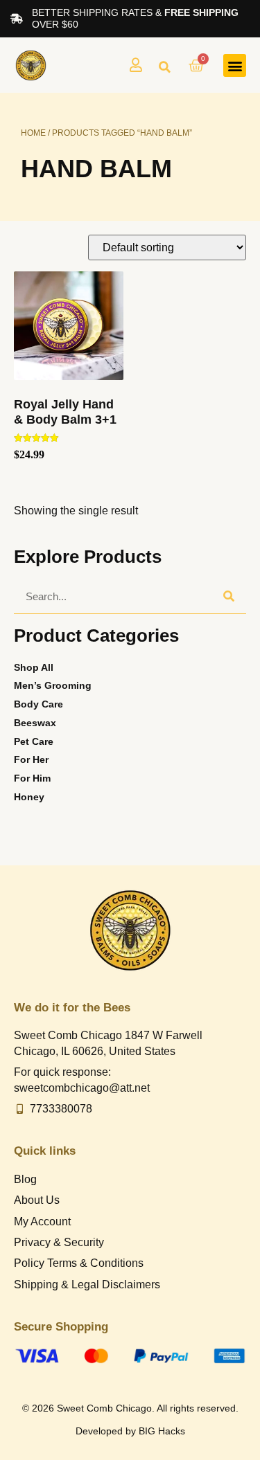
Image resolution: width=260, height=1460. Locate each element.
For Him (32, 778)
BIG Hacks (162, 1430)
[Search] (228, 596)
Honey (29, 796)
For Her (31, 759)
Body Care (38, 704)
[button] (164, 67)
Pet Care (33, 741)
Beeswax (35, 722)
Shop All (33, 667)
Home (33, 133)
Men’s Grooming (53, 685)
